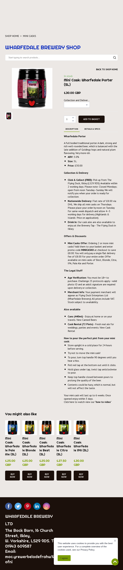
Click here (69, 402)
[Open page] (91, 533)
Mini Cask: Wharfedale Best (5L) (46, 446)
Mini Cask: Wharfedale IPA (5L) (81, 444)
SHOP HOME (12, 36)
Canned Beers (89, 319)
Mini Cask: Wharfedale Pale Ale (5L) (12, 446)
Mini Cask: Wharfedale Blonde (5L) (29, 446)
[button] (115, 58)
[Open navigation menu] (114, 11)
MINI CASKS (29, 36)
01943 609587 (18, 546)
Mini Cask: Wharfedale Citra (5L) (64, 446)
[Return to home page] (29, 11)
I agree (64, 558)
